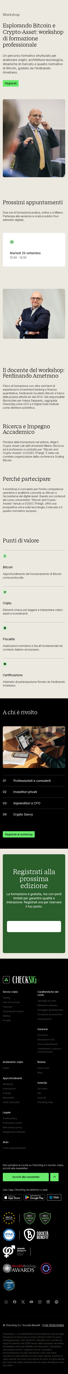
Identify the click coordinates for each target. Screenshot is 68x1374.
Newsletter (8, 1097)
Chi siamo (42, 1088)
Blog (39, 1072)
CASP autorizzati (11, 1102)
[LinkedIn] (48, 1301)
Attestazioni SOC (46, 1039)
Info (39, 1093)
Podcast (7, 1093)
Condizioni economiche (49, 1014)
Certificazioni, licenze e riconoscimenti (49, 1050)
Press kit (41, 1097)
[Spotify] (56, 1301)
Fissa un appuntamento (14, 1148)
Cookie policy (10, 1118)
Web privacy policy (12, 1127)
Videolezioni (9, 1088)
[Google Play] (34, 1197)
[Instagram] (39, 1301)
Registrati (11, 83)
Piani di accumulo (11, 1002)
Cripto (6, 1068)
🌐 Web (54, 1197)
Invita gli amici (44, 1019)
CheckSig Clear (45, 1102)
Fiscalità (7, 1020)
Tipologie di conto (46, 1001)
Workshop (8, 1084)
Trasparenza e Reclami (14, 1132)
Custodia (7, 1006)
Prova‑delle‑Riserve (47, 1044)
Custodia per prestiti (13, 1011)
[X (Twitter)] (23, 1301)
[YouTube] (31, 1301)
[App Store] (12, 1197)
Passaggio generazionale (50, 1010)
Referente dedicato (47, 1005)
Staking (6, 1016)
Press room (43, 1068)
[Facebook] (14, 1301)
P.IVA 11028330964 (53, 1325)
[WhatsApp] (6, 1301)
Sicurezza (42, 1035)
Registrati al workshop (19, 834)
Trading (6, 997)
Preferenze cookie (12, 1123)
